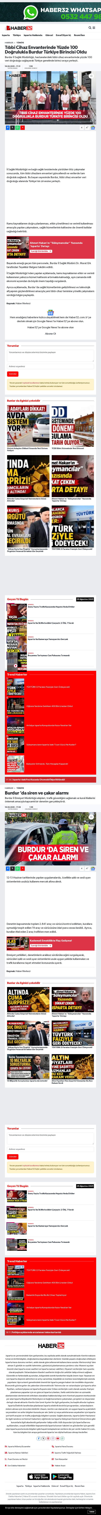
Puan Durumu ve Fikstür (18, 1459)
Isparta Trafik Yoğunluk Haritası (68, 1453)
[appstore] (38, 1477)
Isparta (6, 35)
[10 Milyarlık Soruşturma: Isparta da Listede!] (28, 1066)
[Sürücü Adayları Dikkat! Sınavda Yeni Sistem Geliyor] (28, 426)
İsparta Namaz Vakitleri (18, 1453)
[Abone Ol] (93, 127)
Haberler (9, 43)
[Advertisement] (50, 149)
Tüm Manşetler (61, 1459)
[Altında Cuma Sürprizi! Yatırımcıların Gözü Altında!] (28, 476)
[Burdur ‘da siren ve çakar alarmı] (50, 838)
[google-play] (62, 1477)
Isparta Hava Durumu (64, 1447)
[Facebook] (39, 1438)
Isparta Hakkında (33, 35)
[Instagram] (53, 1438)
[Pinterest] (48, 1438)
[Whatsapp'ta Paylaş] (17, 128)
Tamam (91, 1512)
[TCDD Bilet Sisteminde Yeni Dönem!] (73, 426)
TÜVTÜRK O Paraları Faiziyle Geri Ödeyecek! (72, 549)
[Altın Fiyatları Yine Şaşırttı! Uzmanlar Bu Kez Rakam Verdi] (73, 1066)
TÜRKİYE (20, 43)
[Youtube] (57, 1438)
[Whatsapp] (62, 1438)
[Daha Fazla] (22, 128)
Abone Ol (50, 333)
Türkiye (17, 35)
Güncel (49, 35)
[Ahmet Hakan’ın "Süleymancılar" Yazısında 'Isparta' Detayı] (73, 476)
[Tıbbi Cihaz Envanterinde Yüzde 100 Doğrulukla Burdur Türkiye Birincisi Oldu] (50, 97)
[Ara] (90, 28)
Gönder (13, 374)
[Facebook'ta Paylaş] (8, 128)
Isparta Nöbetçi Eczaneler (19, 1447)
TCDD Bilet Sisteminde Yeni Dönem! (68, 448)
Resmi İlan (79, 35)
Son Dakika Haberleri (16, 1466)
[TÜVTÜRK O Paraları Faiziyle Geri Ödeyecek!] (73, 526)
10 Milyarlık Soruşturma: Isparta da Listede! (27, 1081)
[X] (43, 1438)
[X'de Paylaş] (12, 128)
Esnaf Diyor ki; (63, 35)
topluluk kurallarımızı (31, 383)
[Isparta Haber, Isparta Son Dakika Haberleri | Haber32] (18, 28)
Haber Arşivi (60, 1466)
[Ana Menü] (94, 28)
